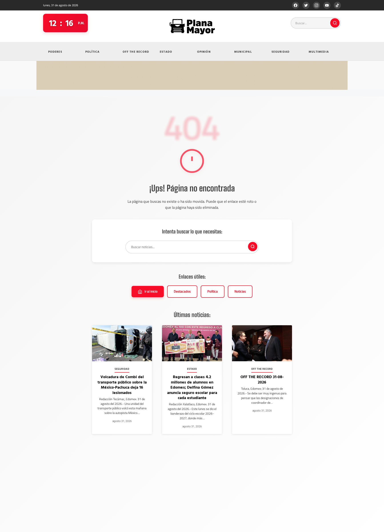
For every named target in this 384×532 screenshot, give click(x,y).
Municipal (243, 51)
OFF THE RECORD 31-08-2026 (262, 379)
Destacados (182, 291)
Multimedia (319, 51)
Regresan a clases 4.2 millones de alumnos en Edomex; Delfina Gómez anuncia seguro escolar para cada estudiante (192, 387)
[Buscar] (335, 23)
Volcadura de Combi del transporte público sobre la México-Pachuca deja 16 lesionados (122, 384)
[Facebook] (295, 5)
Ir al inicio (151, 291)
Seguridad (281, 51)
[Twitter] (306, 5)
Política (92, 51)
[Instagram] (316, 5)
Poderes (55, 51)
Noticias (240, 291)
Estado (166, 51)
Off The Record (136, 51)
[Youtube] (326, 5)
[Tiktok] (337, 5)
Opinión (204, 51)
